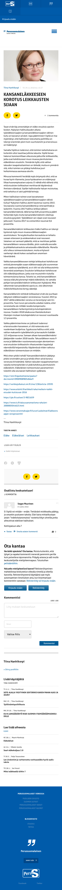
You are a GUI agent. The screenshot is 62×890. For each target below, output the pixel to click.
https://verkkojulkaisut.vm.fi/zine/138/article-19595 (28, 384)
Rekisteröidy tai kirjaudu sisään (40, 581)
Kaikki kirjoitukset (13, 451)
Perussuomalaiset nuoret (31, 808)
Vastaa (9, 532)
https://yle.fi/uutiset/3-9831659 (19, 397)
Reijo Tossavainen (18, 757)
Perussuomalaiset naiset (31, 805)
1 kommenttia (52, 115)
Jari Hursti (16, 768)
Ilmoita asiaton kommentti (27, 532)
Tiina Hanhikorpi (11, 88)
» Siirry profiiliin (11, 669)
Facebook (22, 883)
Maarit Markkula (18, 738)
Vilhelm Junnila (16, 747)
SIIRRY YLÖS (30, 860)
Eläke (6, 435)
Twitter (39, 883)
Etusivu (31, 824)
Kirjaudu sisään (9, 19)
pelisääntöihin (10, 563)
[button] (54, 31)
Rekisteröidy (38, 588)
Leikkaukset (33, 435)
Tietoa (31, 827)
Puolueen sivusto (31, 798)
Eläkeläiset (18, 435)
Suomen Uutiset (31, 802)
